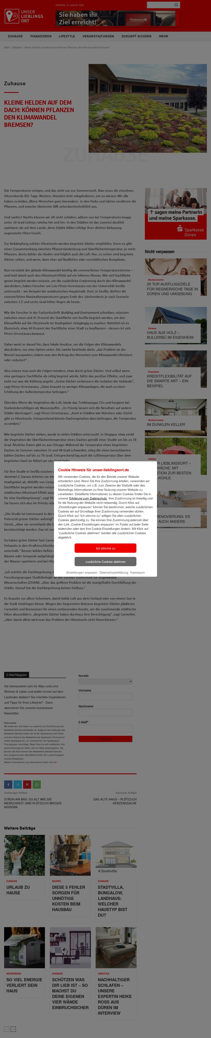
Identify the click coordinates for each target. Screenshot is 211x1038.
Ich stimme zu (105, 548)
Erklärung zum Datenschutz (88, 498)
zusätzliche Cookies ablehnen (106, 561)
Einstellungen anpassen (81, 572)
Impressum (137, 572)
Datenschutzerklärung (114, 572)
